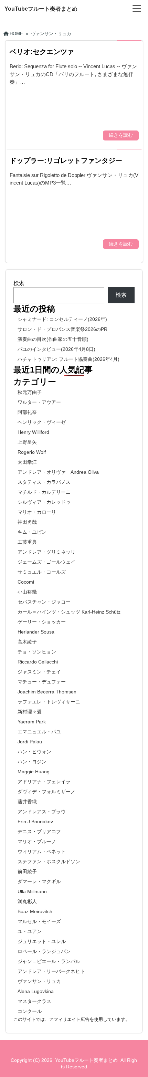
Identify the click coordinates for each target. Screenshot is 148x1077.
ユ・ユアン (30, 931)
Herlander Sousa (36, 632)
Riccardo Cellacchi (38, 662)
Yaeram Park (32, 721)
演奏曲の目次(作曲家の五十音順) (53, 339)
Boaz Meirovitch (35, 911)
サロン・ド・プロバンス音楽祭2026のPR (62, 329)
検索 (18, 283)
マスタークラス (34, 1001)
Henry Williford (33, 432)
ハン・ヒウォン (34, 751)
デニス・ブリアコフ (39, 831)
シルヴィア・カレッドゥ (44, 502)
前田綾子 (27, 871)
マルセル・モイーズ (39, 921)
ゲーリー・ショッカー (42, 622)
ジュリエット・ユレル (42, 941)
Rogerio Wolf (32, 452)
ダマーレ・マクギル (39, 881)
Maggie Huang (34, 771)
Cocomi (26, 582)
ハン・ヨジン (32, 761)
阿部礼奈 (27, 412)
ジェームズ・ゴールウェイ (46, 562)
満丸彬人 (27, 901)
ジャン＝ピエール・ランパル (49, 961)
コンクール (30, 1011)
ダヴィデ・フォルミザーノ (46, 791)
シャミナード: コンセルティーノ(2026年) (62, 319)
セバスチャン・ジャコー (44, 602)
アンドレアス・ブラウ (42, 811)
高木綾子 (27, 642)
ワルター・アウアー (39, 402)
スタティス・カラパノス (44, 482)
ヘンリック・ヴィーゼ (42, 422)
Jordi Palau (30, 741)
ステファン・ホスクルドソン (49, 861)
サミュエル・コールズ (42, 572)
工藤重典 (27, 542)
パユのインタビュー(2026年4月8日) (56, 349)
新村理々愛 (30, 711)
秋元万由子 (30, 392)
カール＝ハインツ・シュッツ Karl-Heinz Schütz (69, 612)
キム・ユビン (32, 532)
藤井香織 (27, 801)
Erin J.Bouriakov (35, 821)
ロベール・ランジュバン (44, 951)
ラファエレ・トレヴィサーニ (49, 701)
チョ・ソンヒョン (37, 652)
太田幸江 (27, 462)
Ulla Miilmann (32, 891)
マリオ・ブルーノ (37, 841)
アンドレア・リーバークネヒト (51, 971)
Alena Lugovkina (36, 991)
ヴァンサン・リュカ (39, 981)
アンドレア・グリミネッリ (46, 552)
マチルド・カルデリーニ (44, 492)
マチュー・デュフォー (42, 681)
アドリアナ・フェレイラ (44, 781)
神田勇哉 (27, 522)
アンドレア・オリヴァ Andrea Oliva (58, 472)
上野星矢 (27, 442)
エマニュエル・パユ (39, 731)
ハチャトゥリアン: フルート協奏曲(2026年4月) (68, 359)
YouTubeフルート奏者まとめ (40, 9)
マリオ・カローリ (37, 512)
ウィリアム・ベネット (42, 851)
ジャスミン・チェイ (39, 672)
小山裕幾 (27, 592)
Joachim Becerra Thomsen (47, 691)
